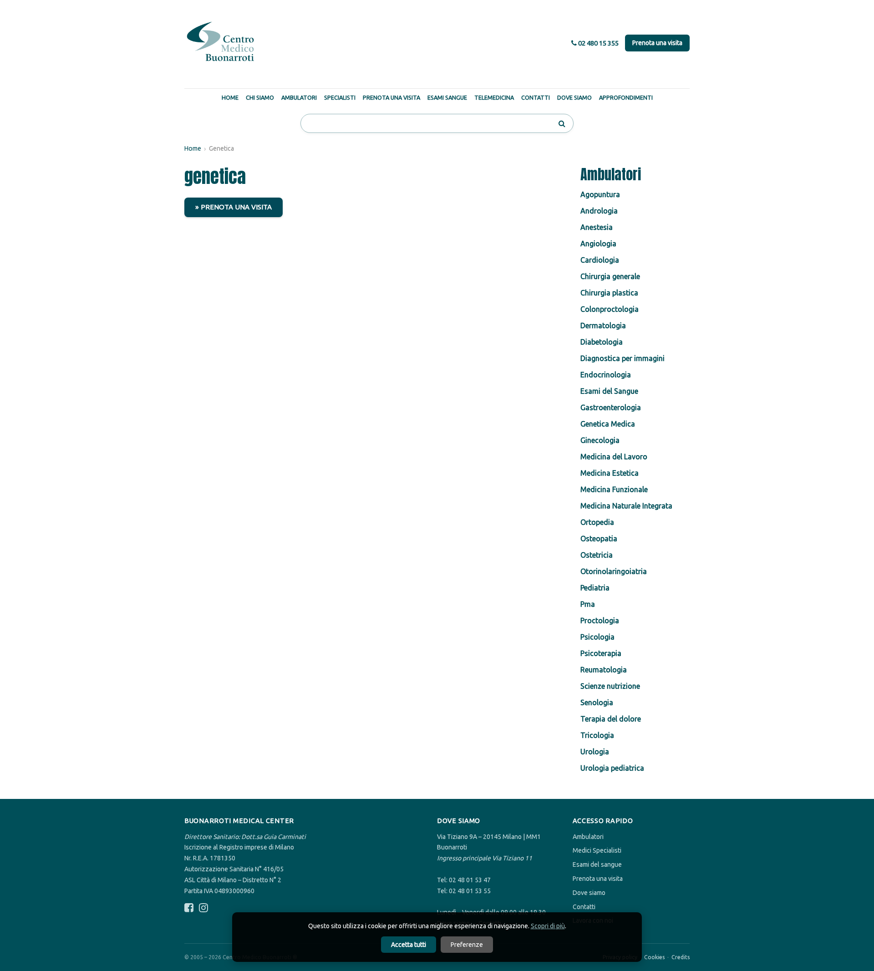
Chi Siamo (260, 97)
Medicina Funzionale (614, 489)
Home (230, 97)
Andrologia (599, 211)
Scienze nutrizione (610, 686)
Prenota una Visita (391, 97)
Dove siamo (589, 892)
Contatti (535, 97)
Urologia (594, 751)
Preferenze (467, 944)
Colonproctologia (609, 309)
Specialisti (340, 97)
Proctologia (599, 620)
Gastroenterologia (610, 407)
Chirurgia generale (610, 276)
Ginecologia (600, 440)
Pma (587, 604)
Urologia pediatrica (612, 768)
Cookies (654, 957)
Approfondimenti (626, 97)
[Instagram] (203, 908)
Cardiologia (599, 260)
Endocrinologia (605, 375)
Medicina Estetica (609, 473)
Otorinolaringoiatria (613, 571)
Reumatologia (603, 670)
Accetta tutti (408, 944)
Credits (680, 957)
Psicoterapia (600, 653)
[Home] (220, 41)
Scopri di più (548, 926)
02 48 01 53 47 (470, 880)
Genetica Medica (607, 424)
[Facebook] (188, 908)
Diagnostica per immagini (622, 358)
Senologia (596, 702)
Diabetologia (601, 342)
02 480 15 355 (598, 43)
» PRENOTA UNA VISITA (233, 207)
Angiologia (598, 243)
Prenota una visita (657, 42)
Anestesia (596, 227)
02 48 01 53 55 (470, 891)
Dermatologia (603, 325)
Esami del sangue (597, 864)
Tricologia (597, 735)
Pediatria (595, 588)
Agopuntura (600, 194)
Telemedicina (494, 97)
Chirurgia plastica (609, 293)
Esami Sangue (447, 97)
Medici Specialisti (597, 850)
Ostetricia (596, 555)
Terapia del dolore (610, 719)
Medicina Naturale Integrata (626, 506)
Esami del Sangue (609, 391)
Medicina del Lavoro (613, 456)
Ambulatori (299, 97)
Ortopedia (597, 522)
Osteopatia (598, 538)
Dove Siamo (574, 97)
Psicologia (597, 637)
